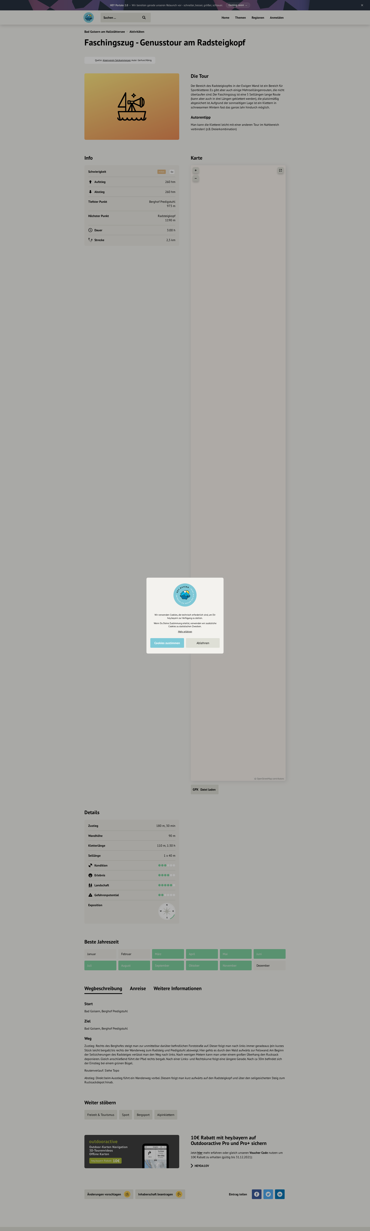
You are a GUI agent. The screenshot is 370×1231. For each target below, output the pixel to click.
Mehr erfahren (185, 631)
